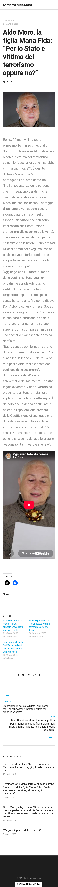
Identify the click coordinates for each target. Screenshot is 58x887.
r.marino (9, 81)
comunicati (9, 20)
